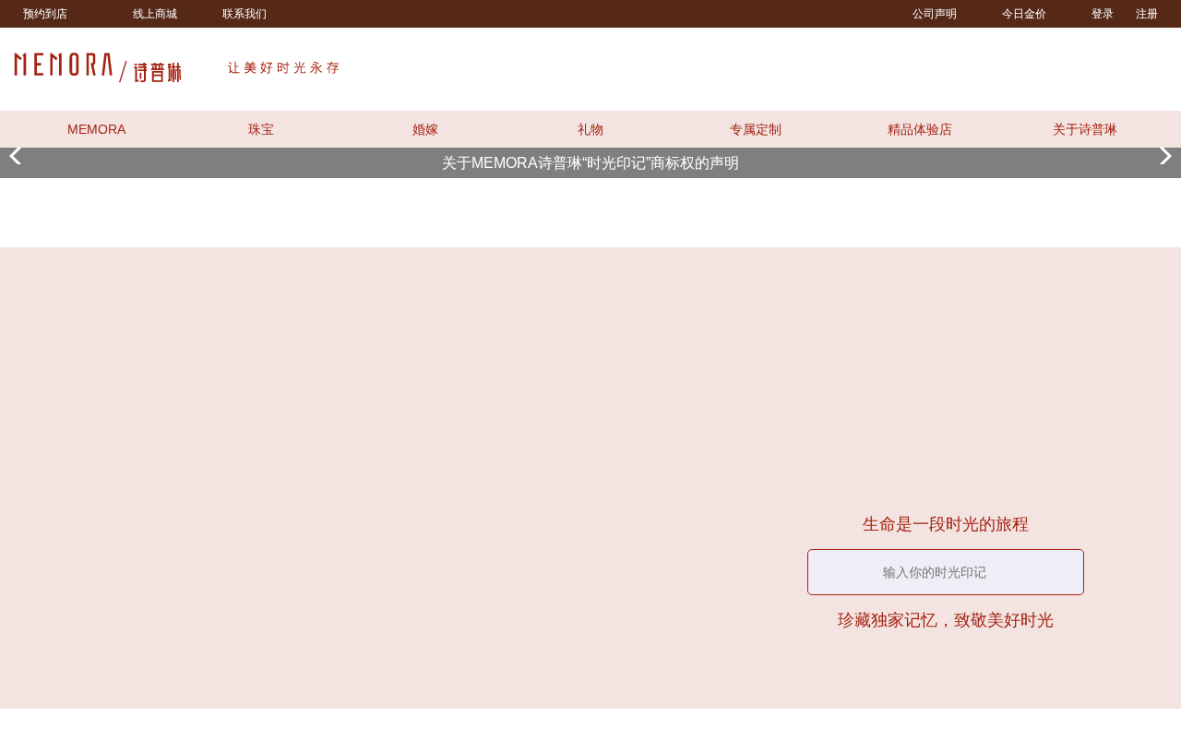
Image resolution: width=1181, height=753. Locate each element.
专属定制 (755, 129)
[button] (561, 147)
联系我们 (244, 13)
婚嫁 (425, 129)
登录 (1103, 13)
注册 (1147, 13)
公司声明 (935, 13)
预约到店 (45, 13)
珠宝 (261, 129)
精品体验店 (920, 129)
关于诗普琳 (1085, 129)
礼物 (590, 129)
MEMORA (96, 129)
